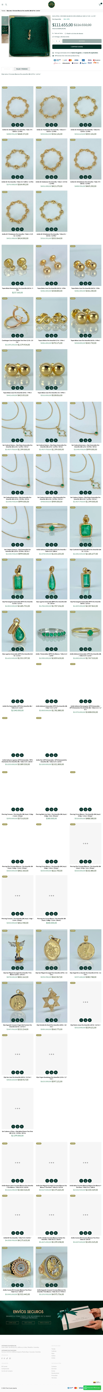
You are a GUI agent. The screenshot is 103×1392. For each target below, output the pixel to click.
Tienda (3, 10)
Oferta (12, 16)
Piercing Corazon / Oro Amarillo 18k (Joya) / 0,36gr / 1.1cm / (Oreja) (17, 815)
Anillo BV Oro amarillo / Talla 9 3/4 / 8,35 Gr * (17, 1238)
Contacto (54, 1366)
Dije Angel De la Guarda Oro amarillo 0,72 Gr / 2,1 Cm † (85, 973)
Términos (54, 1378)
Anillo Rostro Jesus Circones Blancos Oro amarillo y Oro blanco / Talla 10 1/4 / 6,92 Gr (17, 1186)
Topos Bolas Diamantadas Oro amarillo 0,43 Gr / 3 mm (17, 289)
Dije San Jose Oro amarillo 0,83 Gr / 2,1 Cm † (17, 1077)
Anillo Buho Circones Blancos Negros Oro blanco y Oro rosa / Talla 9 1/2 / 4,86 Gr (85, 1186)
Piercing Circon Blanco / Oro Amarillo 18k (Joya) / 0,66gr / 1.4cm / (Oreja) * (51, 867)
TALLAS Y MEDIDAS (22, 69)
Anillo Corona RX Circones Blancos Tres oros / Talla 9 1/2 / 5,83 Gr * (17, 1290)
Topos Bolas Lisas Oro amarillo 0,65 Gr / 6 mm (51, 288)
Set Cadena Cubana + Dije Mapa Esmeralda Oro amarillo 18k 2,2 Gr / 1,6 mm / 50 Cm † (85, 498)
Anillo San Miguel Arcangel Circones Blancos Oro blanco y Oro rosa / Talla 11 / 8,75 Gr (51, 1186)
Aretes (53, 1358)
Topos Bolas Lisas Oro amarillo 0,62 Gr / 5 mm (85, 288)
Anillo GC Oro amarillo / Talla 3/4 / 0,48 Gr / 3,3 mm (17, 182)
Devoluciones (55, 1373)
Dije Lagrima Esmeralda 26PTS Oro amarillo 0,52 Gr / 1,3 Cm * (17, 654)
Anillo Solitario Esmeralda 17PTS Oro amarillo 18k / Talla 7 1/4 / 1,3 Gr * (51, 707)
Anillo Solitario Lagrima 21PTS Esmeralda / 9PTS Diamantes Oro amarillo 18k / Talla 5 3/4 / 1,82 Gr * (17, 761)
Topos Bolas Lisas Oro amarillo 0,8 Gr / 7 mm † (17, 392)
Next (49, 36)
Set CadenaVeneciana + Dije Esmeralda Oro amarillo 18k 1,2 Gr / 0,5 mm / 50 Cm (85, 446)
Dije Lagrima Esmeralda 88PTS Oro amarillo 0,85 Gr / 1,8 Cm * (51, 602)
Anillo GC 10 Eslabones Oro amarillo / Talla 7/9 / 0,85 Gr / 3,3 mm (17, 130)
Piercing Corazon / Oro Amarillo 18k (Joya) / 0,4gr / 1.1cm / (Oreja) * (17, 919)
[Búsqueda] (6, 4)
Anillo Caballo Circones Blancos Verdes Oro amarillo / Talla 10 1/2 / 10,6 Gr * (51, 1238)
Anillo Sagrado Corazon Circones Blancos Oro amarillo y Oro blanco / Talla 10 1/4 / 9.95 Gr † (51, 1290)
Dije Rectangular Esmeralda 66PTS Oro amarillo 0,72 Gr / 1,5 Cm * (17, 602)
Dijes (53, 1353)
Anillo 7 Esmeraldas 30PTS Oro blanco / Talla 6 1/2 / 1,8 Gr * (51, 654)
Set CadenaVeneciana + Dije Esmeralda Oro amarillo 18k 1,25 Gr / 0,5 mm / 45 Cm (17, 498)
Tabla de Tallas (58, 33)
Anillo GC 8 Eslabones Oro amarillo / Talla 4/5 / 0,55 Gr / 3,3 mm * (51, 235)
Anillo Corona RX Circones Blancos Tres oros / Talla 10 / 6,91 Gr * (85, 1238)
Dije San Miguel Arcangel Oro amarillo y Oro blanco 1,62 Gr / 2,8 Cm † (17, 973)
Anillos (53, 1355)
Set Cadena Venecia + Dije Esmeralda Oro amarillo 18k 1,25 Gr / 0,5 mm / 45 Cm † (17, 550)
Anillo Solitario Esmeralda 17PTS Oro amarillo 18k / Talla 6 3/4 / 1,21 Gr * (85, 654)
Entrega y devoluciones (61, 37)
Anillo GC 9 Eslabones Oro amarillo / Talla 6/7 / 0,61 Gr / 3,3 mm (51, 130)
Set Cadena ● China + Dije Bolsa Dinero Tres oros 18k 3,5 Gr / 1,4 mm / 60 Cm (17, 1132)
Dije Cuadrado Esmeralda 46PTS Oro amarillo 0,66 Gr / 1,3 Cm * (85, 550)
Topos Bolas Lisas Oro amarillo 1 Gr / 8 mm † (51, 392)
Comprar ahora (77, 47)
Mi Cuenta (4, 1366)
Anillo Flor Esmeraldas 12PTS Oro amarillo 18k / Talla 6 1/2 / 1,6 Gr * (17, 707)
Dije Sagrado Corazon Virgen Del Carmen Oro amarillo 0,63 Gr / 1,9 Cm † (17, 1026)
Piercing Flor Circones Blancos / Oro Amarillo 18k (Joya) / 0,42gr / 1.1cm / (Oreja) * (17, 867)
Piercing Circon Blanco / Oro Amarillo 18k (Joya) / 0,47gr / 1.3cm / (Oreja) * (85, 815)
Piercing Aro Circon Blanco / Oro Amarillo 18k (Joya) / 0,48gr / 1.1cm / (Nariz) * (51, 919)
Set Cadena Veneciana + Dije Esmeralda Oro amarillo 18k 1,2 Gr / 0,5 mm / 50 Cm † (51, 498)
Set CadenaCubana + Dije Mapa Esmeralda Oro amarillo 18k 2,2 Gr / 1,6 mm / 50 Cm (51, 446)
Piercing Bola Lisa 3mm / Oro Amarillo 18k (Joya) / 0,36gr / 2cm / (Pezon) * (51, 815)
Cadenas (54, 1351)
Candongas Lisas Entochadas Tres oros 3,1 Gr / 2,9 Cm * (17, 341)
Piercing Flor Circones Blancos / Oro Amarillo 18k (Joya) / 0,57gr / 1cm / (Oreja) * (85, 867)
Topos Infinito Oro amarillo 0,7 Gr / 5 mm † (51, 340)
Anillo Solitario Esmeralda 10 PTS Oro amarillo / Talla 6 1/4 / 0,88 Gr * (51, 550)
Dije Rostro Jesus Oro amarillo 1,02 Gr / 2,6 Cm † (85, 1025)
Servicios (54, 1368)
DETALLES (7, 69)
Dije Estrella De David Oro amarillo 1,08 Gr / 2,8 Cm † (51, 1026)
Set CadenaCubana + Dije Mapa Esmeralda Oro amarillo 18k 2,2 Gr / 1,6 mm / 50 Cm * (17, 446)
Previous (10, 36)
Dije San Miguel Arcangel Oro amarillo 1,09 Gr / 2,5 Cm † (51, 973)
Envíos (53, 1371)
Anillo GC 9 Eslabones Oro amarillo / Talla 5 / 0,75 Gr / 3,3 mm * (17, 235)
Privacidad (54, 1375)
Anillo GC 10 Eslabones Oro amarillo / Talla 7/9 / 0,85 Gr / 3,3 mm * (85, 182)
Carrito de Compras (7, 1371)
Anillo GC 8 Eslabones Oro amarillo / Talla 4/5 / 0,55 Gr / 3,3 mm (85, 130)
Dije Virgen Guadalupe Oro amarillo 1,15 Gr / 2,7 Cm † (51, 1078)
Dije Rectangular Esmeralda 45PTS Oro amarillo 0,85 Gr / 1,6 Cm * (85, 602)
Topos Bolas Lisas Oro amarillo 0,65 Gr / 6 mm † (85, 340)
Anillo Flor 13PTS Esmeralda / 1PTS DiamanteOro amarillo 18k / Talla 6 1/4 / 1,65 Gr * (51, 761)
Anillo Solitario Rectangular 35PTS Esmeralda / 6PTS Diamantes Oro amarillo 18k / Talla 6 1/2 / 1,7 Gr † (85, 707)
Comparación (5, 1368)
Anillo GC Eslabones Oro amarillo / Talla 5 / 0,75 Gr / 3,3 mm (51, 182)
